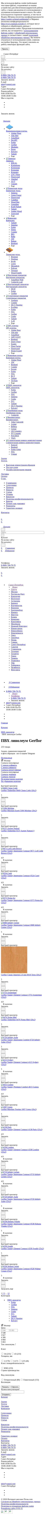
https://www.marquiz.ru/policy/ (13, 24)
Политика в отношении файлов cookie (17, 1506)
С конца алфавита (8, 767)
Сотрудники (11, 485)
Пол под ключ (12, 467)
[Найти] (3, 72)
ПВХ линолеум (14, 1300)
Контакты (5, 1441)
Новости (9, 490)
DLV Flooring (16, 1318)
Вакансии (10, 497)
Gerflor (14, 1305)
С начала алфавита (9, 765)
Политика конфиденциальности (19, 499)
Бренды (9, 501)
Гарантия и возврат (14, 508)
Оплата (4, 1438)
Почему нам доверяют (15, 503)
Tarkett (13, 1316)
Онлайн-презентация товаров (18, 470)
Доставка (5, 1406)
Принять (5, 49)
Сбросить (14, 1387)
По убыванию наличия (11, 781)
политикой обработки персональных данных (19, 36)
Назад (14, 587)
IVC (12, 1314)
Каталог (4, 1397)
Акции (4, 1402)
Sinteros (14, 1309)
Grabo (13, 1311)
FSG (13, 1307)
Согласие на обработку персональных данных (20, 1501)
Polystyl (14, 1321)
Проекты (10, 487)
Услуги (4, 1404)
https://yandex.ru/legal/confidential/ (15, 19)
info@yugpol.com (8, 84)
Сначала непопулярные (11, 770)
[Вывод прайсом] (5, 783)
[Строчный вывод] (3, 783)
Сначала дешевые (8, 774)
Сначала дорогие (8, 777)
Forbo (13, 1302)
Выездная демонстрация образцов (20, 465)
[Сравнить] (3, 803)
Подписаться (6, 758)
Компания (5, 1408)
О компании (11, 483)
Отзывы (9, 494)
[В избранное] (3, 800)
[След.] (1, 1291)
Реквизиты (10, 506)
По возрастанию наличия (12, 779)
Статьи (9, 492)
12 (9, 1293)
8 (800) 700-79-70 (8, 75)
